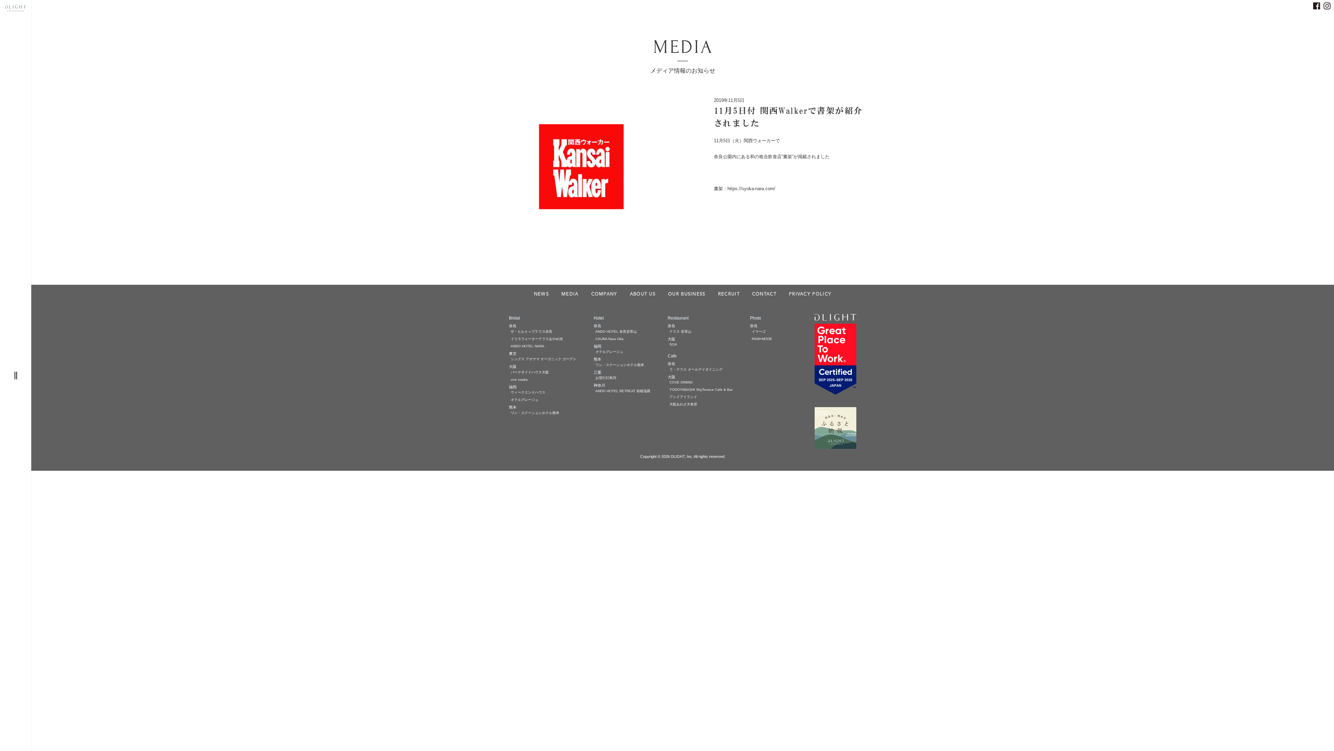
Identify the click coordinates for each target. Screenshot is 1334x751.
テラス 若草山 (680, 331)
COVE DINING (681, 382)
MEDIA (570, 294)
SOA (673, 344)
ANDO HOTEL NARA (527, 346)
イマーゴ (759, 331)
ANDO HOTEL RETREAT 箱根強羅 (622, 391)
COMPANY (604, 294)
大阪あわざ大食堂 (683, 404)
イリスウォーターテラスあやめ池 (537, 339)
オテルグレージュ (524, 400)
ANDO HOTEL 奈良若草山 (616, 331)
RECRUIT (729, 294)
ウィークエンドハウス (528, 392)
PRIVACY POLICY (810, 294)
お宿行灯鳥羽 (605, 378)
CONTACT (764, 294)
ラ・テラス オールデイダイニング (696, 369)
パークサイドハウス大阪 (530, 372)
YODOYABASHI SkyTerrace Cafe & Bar (701, 389)
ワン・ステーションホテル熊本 (535, 413)
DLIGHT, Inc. (682, 456)
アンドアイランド (683, 397)
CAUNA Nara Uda (609, 339)
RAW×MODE (762, 339)
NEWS (541, 294)
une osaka (519, 379)
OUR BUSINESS (687, 294)
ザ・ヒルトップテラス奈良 (531, 331)
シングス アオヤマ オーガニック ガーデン (543, 359)
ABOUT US (643, 294)
